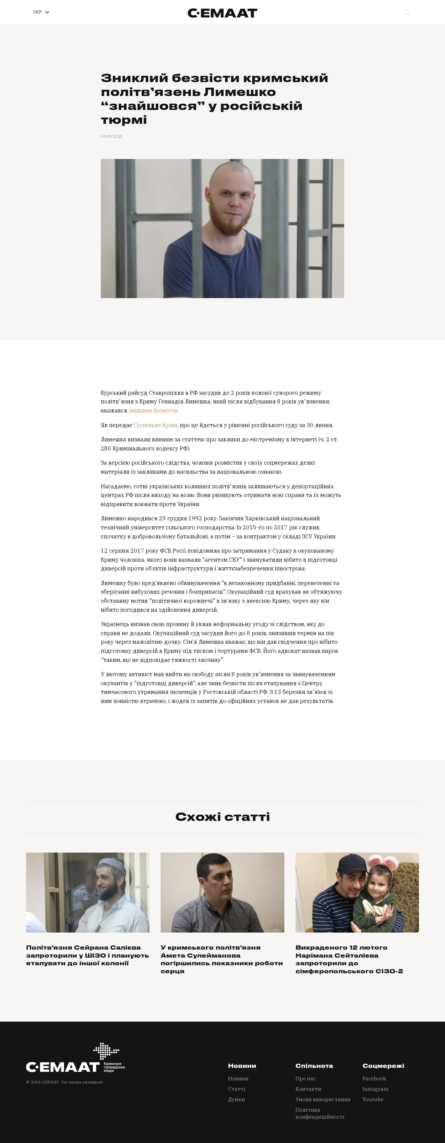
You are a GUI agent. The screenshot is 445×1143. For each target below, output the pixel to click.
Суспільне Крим (155, 425)
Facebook (374, 1078)
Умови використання (323, 1099)
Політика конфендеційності (320, 1113)
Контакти (308, 1089)
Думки (236, 1099)
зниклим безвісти (153, 410)
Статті (236, 1089)
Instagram (376, 1089)
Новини (238, 1078)
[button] (41, 12)
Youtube (373, 1099)
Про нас (306, 1078)
